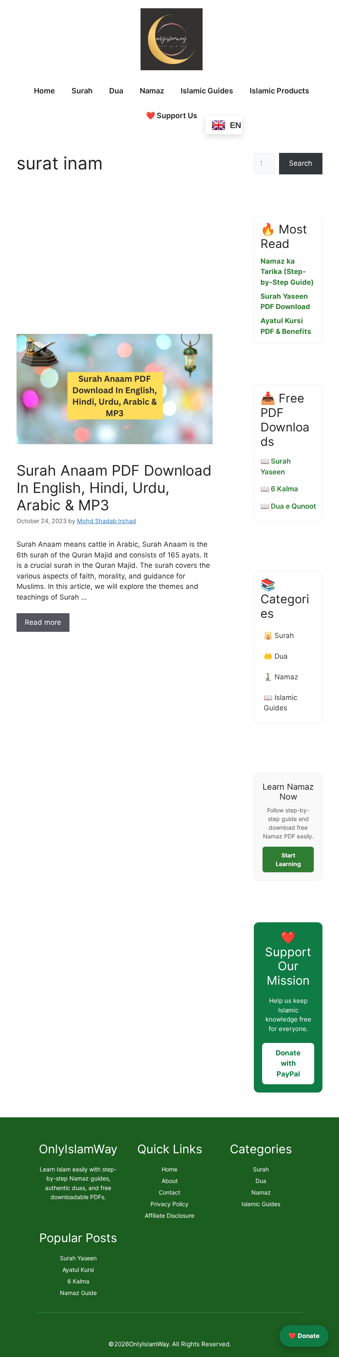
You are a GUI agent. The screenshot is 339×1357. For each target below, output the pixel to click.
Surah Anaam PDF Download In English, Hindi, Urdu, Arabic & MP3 (114, 488)
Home (44, 90)
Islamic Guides (207, 90)
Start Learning (288, 859)
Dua (116, 90)
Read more (43, 622)
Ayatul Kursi (78, 1269)
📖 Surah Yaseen (275, 466)
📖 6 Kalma (279, 489)
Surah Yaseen (78, 1258)
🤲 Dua (276, 656)
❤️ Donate (304, 1336)
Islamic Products (279, 90)
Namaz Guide (78, 1292)
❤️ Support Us (171, 115)
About (170, 1180)
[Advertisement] (114, 256)
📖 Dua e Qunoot (288, 506)
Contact (169, 1192)
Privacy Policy (169, 1203)
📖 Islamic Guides (280, 702)
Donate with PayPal (288, 1063)
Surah (82, 90)
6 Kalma (78, 1281)
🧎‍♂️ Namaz (281, 677)
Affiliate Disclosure (169, 1215)
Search (300, 163)
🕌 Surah (279, 635)
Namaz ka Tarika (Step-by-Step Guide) (287, 271)
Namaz (152, 90)
